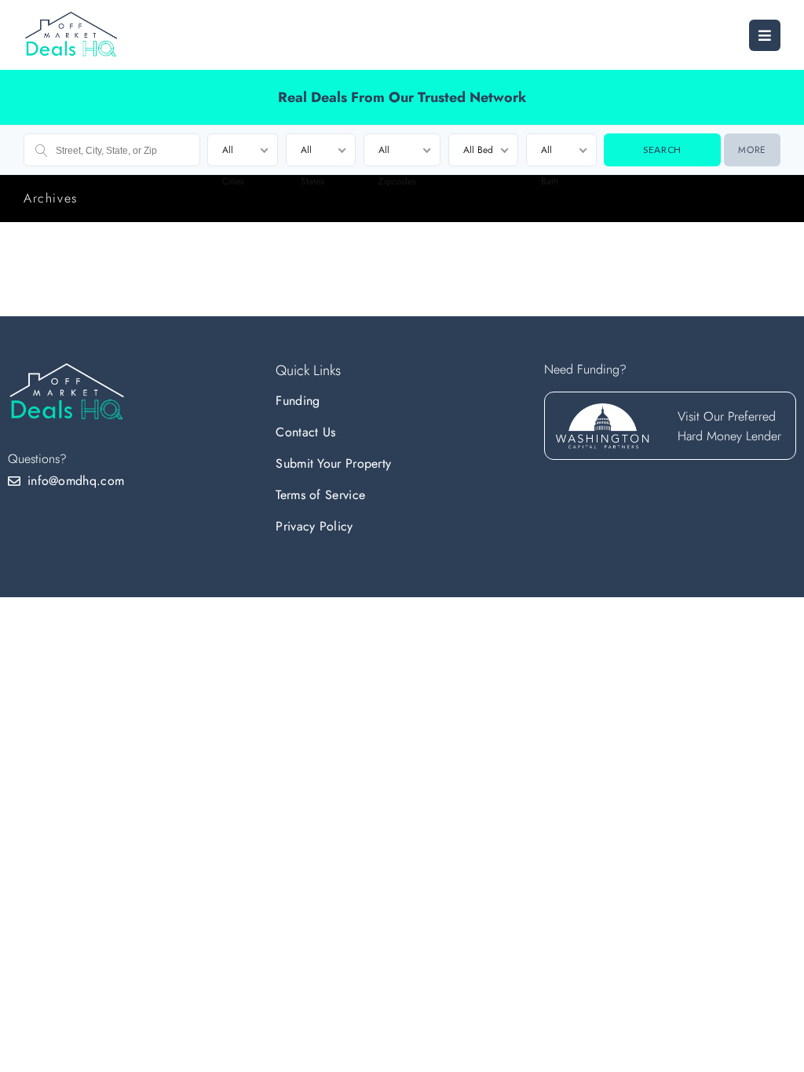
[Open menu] (764, 35)
